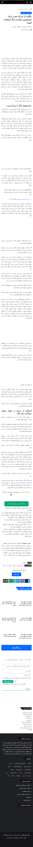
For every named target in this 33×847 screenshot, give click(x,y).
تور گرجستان (28, 716)
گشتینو (30, 714)
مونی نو (30, 712)
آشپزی (29, 763)
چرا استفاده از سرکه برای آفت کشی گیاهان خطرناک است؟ (9, 619)
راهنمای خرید (28, 769)
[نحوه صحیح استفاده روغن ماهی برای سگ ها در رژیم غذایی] (8, 596)
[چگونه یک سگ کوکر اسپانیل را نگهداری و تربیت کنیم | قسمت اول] (24, 596)
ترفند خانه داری (27, 766)
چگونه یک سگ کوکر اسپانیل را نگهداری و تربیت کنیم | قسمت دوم (25, 636)
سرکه (14, 565)
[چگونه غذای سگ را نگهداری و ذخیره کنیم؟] (24, 612)
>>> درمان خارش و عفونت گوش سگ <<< (20, 199)
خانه (29, 9)
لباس (20, 772)
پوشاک (18, 775)
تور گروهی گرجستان (26, 722)
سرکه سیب (8, 565)
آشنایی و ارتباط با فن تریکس (23, 785)
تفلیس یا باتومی (28, 726)
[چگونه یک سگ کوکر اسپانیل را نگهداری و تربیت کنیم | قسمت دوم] (24, 629)
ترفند (10, 763)
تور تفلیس (29, 718)
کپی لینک (16, 574)
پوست (23, 775)
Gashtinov (25, 714)
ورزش (29, 775)
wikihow (24, 562)
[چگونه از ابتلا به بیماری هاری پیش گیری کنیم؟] (8, 629)
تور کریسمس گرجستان (26, 727)
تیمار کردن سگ (25, 135)
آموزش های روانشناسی (19, 763)
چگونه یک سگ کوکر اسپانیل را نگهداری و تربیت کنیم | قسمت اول (25, 603)
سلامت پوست (27, 772)
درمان (9, 766)
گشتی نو (29, 729)
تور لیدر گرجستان (27, 724)
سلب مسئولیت (26, 791)
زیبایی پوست (19, 769)
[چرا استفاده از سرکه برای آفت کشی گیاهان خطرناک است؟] (8, 612)
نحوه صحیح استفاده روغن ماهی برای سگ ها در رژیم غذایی (9, 603)
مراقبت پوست (13, 772)
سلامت (12, 769)
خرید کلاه (25, 712)
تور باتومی (29, 720)
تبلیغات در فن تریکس (25, 788)
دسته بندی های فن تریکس (23, 794)
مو (7, 772)
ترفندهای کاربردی (17, 766)
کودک (12, 775)
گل (8, 775)
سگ (5, 72)
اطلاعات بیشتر (7, 555)
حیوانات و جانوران (22, 9)
